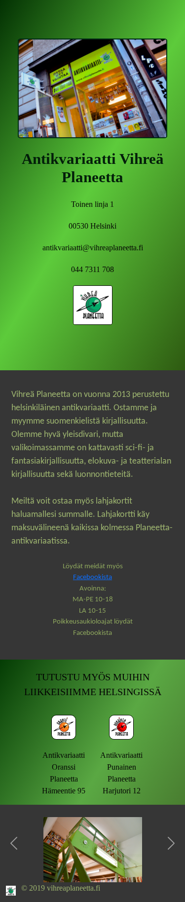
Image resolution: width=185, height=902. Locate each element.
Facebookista (92, 577)
